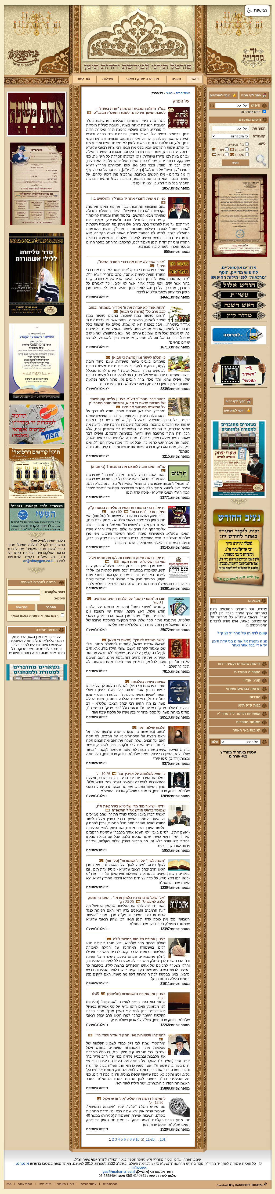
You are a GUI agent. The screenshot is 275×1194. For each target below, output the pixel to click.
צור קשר (83, 79)
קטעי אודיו (252, 680)
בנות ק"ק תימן (249, 705)
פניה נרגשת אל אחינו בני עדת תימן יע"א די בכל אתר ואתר (239, 634)
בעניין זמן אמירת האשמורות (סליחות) (136, 994)
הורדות (254, 697)
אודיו (221, 150)
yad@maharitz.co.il (119, 1172)
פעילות (107, 79)
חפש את (259, 128)
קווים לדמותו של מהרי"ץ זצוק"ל (242, 624)
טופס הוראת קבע (253, 644)
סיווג (262, 143)
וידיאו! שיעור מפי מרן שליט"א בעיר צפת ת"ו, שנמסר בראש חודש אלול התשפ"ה (130, 808)
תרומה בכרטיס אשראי (243, 689)
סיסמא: (59, 598)
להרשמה (21, 607)
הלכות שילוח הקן (152, 728)
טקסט (239, 155)
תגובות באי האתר (246, 730)
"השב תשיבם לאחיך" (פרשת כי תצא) (136, 640)
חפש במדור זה (250, 112)
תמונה (239, 150)
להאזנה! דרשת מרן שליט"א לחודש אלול (134, 1099)
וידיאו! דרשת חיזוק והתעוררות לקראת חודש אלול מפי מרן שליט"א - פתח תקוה (127, 560)
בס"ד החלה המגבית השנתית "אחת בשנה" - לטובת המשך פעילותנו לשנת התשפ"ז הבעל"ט (129, 111)
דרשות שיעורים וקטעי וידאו (239, 664)
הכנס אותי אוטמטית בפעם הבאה (34, 616)
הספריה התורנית (247, 672)
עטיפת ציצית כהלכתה (148, 682)
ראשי (194, 79)
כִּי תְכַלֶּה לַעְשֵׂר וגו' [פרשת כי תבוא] (138, 357)
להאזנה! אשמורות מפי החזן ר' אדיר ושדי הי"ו (130, 1035)
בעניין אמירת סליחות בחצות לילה (139, 939)
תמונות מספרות (248, 722)
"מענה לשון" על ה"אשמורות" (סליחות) (135, 861)
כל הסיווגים (235, 145)
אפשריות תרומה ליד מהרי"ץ (238, 714)
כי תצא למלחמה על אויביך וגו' (141, 774)
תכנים (176, 79)
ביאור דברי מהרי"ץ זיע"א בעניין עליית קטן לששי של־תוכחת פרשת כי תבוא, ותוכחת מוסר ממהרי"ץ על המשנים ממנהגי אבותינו (127, 403)
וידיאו (220, 155)
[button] (257, 10)
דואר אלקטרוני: (53, 592)
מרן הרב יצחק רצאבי (142, 79)
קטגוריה (259, 136)
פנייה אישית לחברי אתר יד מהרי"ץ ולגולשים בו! (128, 198)
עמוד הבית (183, 93)
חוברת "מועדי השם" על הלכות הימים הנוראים (129, 599)
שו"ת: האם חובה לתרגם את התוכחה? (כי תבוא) (128, 467)
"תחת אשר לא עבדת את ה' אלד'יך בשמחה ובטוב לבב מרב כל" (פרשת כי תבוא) (127, 309)
